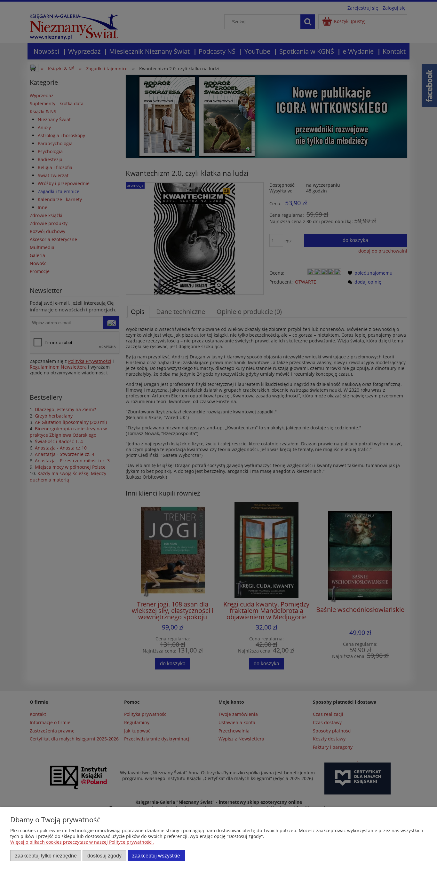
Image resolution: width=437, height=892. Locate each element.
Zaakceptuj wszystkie (156, 855)
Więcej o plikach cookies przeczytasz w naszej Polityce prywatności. (82, 842)
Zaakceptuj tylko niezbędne (46, 855)
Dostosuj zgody (104, 855)
